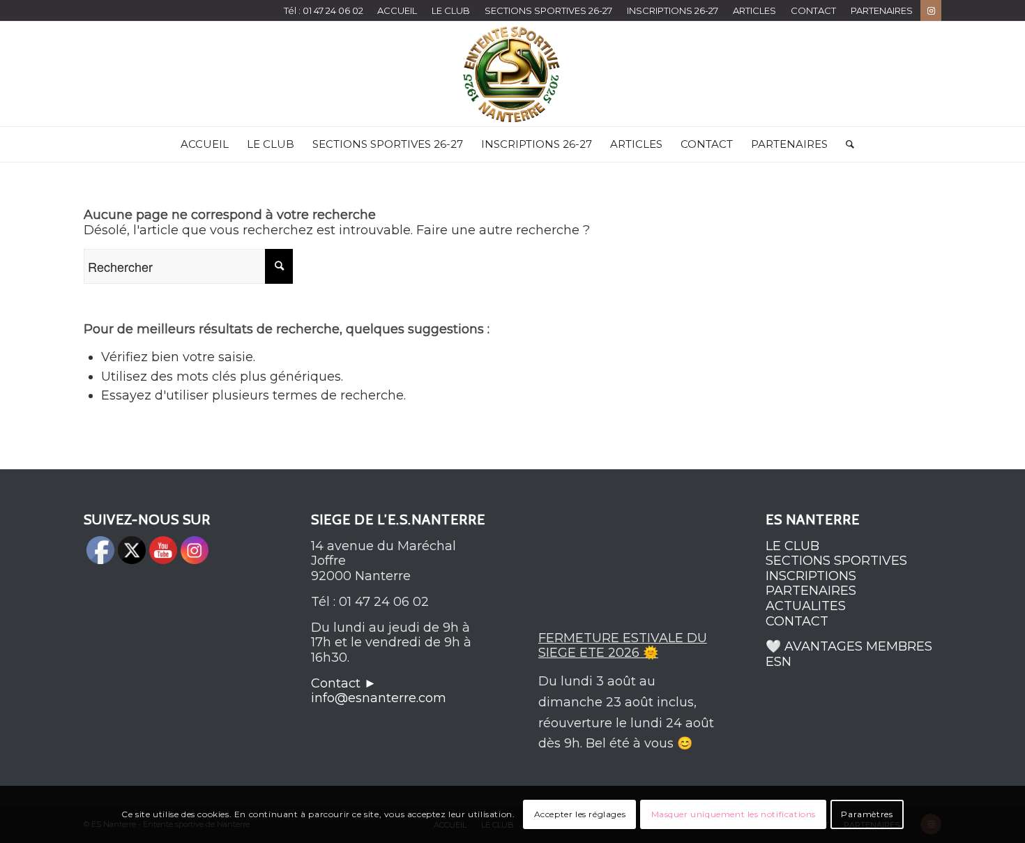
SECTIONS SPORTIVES (836, 560)
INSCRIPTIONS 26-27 (672, 10)
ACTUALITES (806, 606)
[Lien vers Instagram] (930, 10)
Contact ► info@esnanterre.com (378, 691)
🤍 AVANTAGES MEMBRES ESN (849, 654)
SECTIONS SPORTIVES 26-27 (548, 10)
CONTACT (813, 10)
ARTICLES (754, 10)
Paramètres (867, 814)
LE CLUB (451, 10)
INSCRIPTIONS (811, 576)
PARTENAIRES (882, 10)
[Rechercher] (845, 144)
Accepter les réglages (580, 814)
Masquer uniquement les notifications (734, 814)
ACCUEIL (397, 10)
